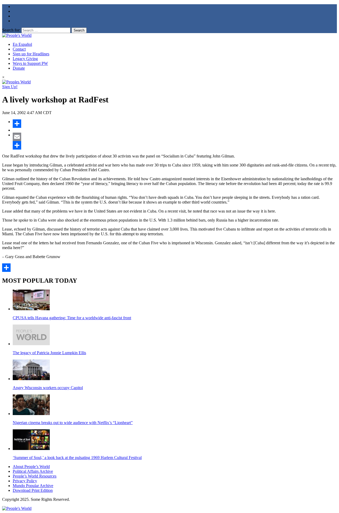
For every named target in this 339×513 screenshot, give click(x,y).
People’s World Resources (34, 476)
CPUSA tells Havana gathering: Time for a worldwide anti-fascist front (72, 318)
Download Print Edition (33, 490)
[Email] (175, 137)
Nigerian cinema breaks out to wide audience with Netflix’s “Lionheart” (73, 422)
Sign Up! (9, 86)
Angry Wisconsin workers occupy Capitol (48, 387)
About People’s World (31, 466)
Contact (19, 49)
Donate (19, 68)
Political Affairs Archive (33, 471)
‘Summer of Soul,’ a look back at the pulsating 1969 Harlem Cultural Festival (77, 457)
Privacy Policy (25, 481)
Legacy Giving (25, 58)
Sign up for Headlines (31, 54)
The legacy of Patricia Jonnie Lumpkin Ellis (49, 352)
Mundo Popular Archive (33, 485)
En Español (22, 44)
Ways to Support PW (30, 63)
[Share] (175, 123)
